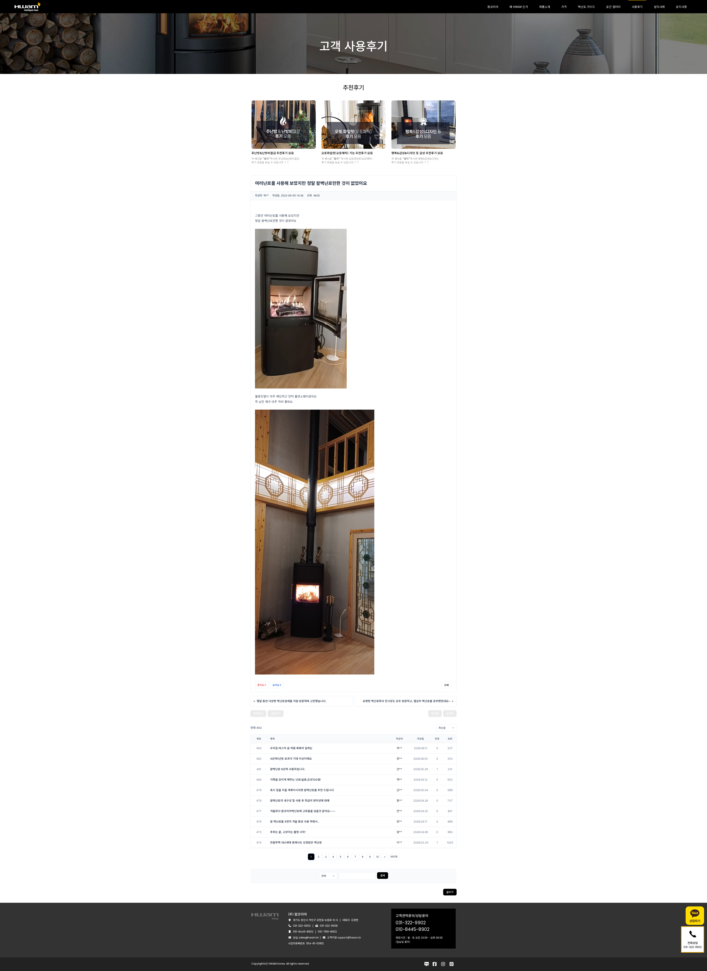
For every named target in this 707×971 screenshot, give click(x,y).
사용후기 (637, 6)
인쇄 (446, 685)
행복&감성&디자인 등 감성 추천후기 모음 (417, 153)
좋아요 (261, 685)
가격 (564, 6)
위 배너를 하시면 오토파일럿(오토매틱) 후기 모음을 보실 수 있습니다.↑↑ (346, 160)
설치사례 (659, 6)
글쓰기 (449, 892)
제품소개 (544, 6)
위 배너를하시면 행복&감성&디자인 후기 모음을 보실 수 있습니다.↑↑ (415, 160)
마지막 (394, 856)
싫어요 (276, 685)
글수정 (435, 713)
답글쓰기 (275, 713)
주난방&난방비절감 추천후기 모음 (273, 153)
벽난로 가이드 (586, 6)
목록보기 (258, 713)
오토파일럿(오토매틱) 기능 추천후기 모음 (347, 153)
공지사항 (681, 6)
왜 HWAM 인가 (518, 6)
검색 (382, 875)
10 (377, 856)
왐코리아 (492, 6)
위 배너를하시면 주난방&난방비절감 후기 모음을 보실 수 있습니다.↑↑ (275, 160)
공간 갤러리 (613, 6)
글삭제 (449, 713)
